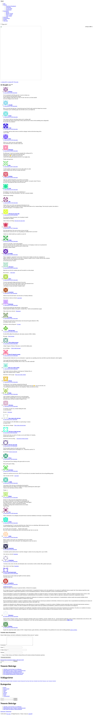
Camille (10, 481)
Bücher (7, 12)
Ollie (9, 201)
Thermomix (8, 7)
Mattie (9, 393)
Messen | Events (9, 13)
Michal (10, 496)
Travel (4, 694)
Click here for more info (13, 213)
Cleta (9, 226)
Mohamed (10, 149)
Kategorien (5, 17)
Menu (2, 1)
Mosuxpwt (10, 615)
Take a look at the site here (14, 418)
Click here (10, 405)
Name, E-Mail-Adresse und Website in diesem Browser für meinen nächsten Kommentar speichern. (23, 655)
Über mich (5, 20)
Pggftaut (10, 626)
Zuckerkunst (8, 9)
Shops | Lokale (9, 14)
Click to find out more (13, 342)
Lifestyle (5, 692)
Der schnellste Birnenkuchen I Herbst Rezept (13, 674)
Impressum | (3, 711)
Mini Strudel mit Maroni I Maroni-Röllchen (12, 671)
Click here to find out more (14, 431)
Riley (9, 165)
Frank (9, 127)
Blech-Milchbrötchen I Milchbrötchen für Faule (13, 673)
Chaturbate (11, 548)
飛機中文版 (70, 620)
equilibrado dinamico (7, 586)
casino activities (73, 629)
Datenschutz (8, 711)
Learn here (10, 292)
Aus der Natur (9, 8)
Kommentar (3, 645)
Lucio (9, 188)
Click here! (10, 266)
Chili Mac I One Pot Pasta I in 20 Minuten (12, 669)
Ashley (9, 536)
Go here (10, 317)
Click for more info (12, 444)
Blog (4, 3)
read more (10, 469)
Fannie (10, 521)
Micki (9, 138)
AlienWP (30, 713)
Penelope (10, 176)
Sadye (9, 278)
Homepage (10, 304)
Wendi (9, 115)
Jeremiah (10, 253)
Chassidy (10, 104)
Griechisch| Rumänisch (11, 6)
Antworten (15, 92)
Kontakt (5, 19)
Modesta (10, 91)
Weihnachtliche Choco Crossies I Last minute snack (14, 670)
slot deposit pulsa (12, 572)
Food (4, 691)
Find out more (11, 330)
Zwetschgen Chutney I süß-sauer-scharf (12, 659)
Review (5, 693)
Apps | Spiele (9, 15)
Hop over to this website (13, 367)
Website (2, 652)
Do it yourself (6, 688)
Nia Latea (16, 82)
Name (2, 647)
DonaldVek (11, 583)
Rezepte (5, 4)
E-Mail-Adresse (4, 649)
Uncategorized (6, 696)
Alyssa (9, 457)
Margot (10, 380)
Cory (9, 512)
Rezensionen (6, 11)
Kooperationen (6, 18)
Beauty (4, 687)
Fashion (5, 690)
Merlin (9, 240)
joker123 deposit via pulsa (14, 354)
